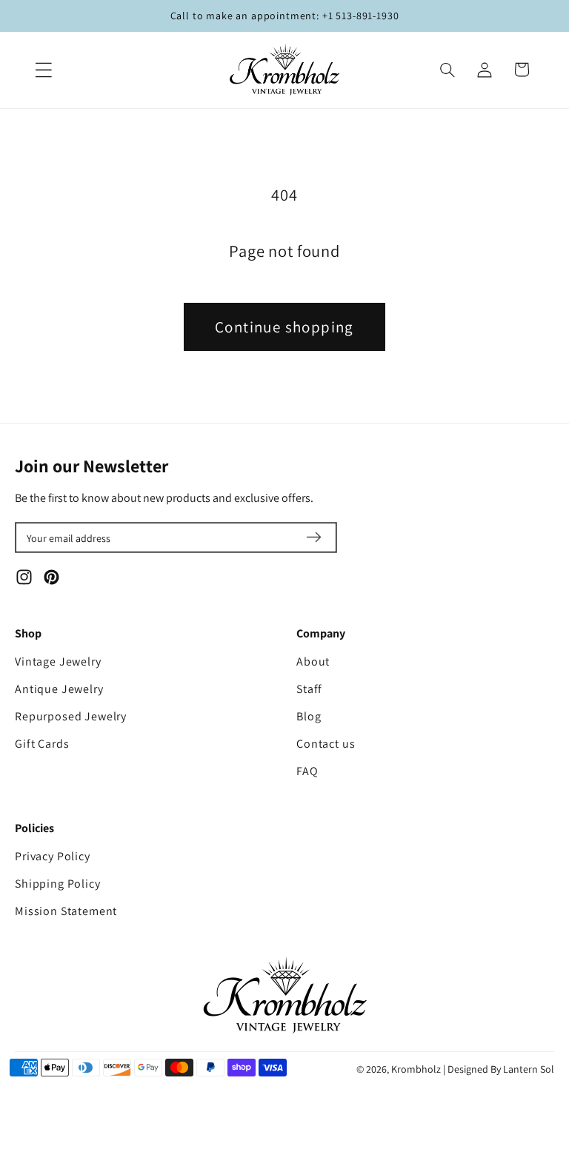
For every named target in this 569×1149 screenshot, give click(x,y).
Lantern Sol (528, 1069)
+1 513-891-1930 (360, 15)
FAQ (307, 771)
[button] (44, 70)
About (313, 661)
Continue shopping (284, 327)
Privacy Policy (52, 856)
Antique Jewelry (59, 689)
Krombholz (416, 1069)
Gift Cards (42, 743)
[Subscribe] (313, 537)
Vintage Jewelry (58, 661)
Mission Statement (66, 911)
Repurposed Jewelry (71, 716)
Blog (308, 716)
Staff (309, 689)
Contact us (325, 743)
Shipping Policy (58, 883)
